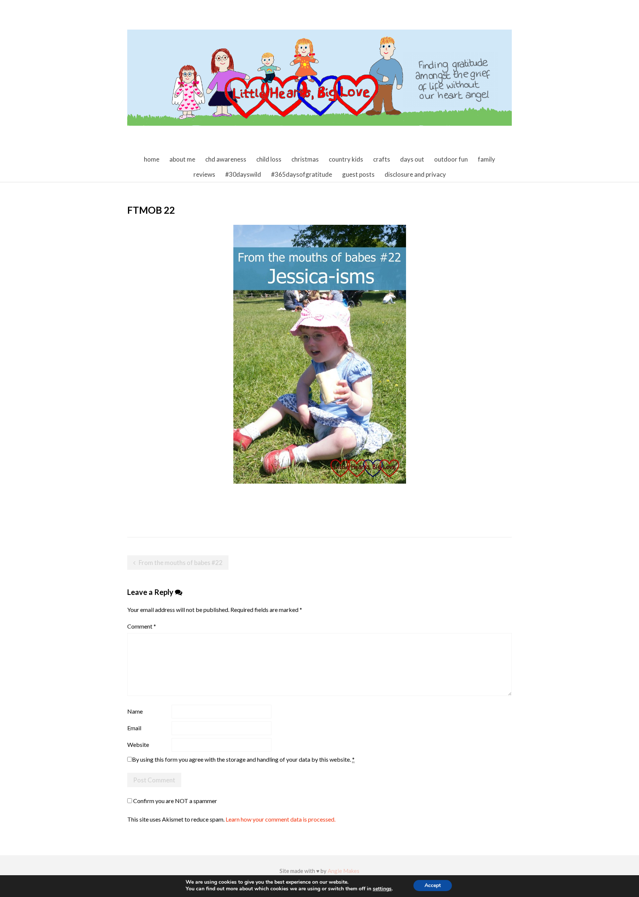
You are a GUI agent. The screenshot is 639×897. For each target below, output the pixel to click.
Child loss (268, 159)
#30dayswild (243, 174)
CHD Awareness (225, 159)
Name (135, 711)
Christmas (305, 159)
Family (486, 159)
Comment (141, 626)
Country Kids (346, 159)
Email (134, 727)
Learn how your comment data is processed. (280, 819)
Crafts (381, 159)
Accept (433, 885)
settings (382, 888)
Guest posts (358, 174)
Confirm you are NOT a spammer (174, 800)
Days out (412, 159)
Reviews (204, 174)
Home (151, 159)
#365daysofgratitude (301, 174)
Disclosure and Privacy (415, 174)
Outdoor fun (451, 159)
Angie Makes (343, 870)
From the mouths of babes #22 (181, 562)
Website (138, 744)
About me (182, 159)
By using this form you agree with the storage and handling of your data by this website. (243, 759)
